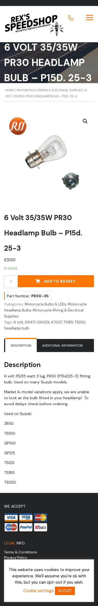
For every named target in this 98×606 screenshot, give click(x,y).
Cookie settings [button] (38, 590)
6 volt (18, 322)
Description (21, 345)
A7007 (56, 322)
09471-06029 (37, 322)
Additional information (62, 345)
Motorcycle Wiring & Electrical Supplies (49, 90)
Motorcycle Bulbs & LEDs (45, 304)
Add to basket (60, 281)
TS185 (68, 322)
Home (9, 90)
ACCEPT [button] (65, 591)
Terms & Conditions (20, 552)
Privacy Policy (15, 557)
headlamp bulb (16, 328)
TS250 (80, 322)
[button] (85, 121)
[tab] (21, 345)
